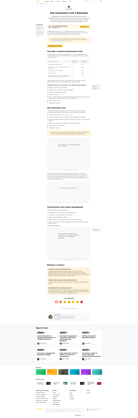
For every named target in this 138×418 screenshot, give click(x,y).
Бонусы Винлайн (56, 404)
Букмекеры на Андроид (41, 394)
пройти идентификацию (66, 114)
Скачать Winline (96, 230)
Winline (46, 3)
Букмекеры (46, 1)
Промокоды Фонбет (57, 400)
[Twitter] (74, 308)
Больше (99, 379)
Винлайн (71, 396)
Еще (70, 1)
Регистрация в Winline (96, 89)
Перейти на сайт (84, 26)
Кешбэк (54, 392)
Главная (37, 3)
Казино (52, 1)
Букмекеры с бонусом (40, 396)
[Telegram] (76, 308)
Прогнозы (64, 1)
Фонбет (71, 394)
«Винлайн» (61, 31)
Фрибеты (55, 398)
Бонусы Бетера (56, 402)
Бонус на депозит (56, 394)
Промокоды (55, 396)
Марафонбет (72, 398)
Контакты (88, 392)
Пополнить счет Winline (54, 45)
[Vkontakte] (72, 308)
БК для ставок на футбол (41, 402)
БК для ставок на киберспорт (42, 400)
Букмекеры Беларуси (40, 392)
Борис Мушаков (69, 9)
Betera (71, 392)
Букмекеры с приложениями (42, 398)
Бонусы (58, 1)
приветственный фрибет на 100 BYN (61, 40)
